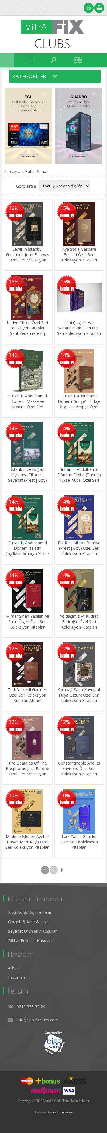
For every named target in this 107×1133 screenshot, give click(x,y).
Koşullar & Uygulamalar (29, 912)
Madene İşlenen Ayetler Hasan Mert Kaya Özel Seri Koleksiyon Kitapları (27, 842)
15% (65, 208)
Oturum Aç (89, 8)
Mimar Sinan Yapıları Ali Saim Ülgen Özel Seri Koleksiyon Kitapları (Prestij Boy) (27, 624)
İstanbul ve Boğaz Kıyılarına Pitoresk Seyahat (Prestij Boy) (27, 475)
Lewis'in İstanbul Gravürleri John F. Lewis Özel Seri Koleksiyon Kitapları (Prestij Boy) (27, 257)
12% (14, 648)
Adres (13, 968)
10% (14, 795)
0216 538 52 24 (31, 1006)
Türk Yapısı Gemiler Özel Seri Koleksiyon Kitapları (79, 842)
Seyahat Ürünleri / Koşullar (32, 931)
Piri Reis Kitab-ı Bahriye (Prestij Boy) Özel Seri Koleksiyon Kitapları (79, 548)
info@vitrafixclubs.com (37, 1020)
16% (14, 208)
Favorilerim (18, 977)
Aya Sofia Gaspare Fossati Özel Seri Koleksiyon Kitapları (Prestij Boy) (79, 257)
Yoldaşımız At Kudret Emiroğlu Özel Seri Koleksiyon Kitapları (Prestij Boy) (79, 624)
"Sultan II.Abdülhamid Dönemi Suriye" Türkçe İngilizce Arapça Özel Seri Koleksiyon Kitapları (79, 404)
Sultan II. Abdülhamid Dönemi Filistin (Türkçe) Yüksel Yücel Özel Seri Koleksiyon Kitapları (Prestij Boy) (79, 480)
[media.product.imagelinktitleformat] (27, 224)
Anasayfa (12, 171)
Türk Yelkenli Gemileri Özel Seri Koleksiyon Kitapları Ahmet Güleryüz (27, 697)
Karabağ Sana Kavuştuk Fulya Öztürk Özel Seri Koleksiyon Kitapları (79, 695)
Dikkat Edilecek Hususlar (30, 940)
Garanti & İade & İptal (28, 921)
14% (14, 354)
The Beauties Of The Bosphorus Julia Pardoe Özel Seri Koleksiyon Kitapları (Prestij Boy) (27, 771)
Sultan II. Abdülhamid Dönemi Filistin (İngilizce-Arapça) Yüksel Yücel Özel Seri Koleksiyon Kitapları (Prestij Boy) (27, 556)
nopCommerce (62, 1112)
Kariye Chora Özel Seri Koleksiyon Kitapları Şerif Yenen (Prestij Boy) (27, 330)
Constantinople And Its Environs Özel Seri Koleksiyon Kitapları (79, 768)
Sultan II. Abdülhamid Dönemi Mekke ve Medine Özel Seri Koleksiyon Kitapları (27, 404)
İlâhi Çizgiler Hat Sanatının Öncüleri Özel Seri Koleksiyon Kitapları (79, 328)
